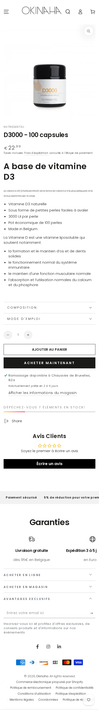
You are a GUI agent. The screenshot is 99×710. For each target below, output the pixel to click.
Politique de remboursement (30, 688)
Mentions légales (22, 700)
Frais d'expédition (36, 153)
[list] (49, 549)
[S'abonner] (92, 613)
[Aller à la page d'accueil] (42, 11)
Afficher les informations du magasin (42, 392)
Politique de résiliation (78, 700)
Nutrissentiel (14, 127)
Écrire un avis (49, 463)
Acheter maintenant (49, 363)
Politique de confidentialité (74, 688)
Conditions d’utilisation (34, 694)
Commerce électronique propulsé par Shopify (49, 682)
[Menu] (6, 11)
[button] (68, 11)
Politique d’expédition (71, 694)
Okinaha (42, 676)
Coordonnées (48, 700)
